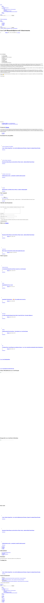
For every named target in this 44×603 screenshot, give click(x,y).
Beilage (6, 160)
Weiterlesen (3, 149)
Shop (2, 12)
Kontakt (3, 13)
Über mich (5, 591)
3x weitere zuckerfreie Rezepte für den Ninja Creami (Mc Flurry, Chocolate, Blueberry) (17, 315)
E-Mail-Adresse (2, 216)
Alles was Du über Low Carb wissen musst (10, 9)
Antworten (1, 194)
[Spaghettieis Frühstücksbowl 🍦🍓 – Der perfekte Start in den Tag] (23, 293)
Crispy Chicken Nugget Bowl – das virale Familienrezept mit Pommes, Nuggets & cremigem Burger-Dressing (21, 148)
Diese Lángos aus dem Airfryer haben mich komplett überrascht (13, 250)
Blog (2, 6)
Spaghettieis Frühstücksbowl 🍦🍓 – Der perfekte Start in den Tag (13, 299)
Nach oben (1, 584)
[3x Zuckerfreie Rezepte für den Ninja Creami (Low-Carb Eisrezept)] (23, 261)
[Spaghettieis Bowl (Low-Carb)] (23, 277)
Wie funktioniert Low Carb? (7, 10)
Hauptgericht (7, 146)
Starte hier (3, 8)
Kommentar (2, 213)
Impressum (3, 553)
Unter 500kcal (11, 146)
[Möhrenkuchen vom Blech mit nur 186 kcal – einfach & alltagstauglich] (23, 182)
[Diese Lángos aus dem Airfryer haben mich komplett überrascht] (23, 243)
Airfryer (4, 146)
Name (1, 214)
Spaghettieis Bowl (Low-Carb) (7, 284)
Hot (5, 267)
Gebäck (4, 187)
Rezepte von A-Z (6, 7)
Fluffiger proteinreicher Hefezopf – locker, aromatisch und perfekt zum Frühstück (13, 579)
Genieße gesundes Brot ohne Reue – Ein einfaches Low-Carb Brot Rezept (15, 331)
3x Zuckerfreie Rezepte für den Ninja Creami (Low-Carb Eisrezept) (14, 268)
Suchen (13, 15)
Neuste (3, 595)
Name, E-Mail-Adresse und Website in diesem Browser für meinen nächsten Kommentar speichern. (14, 219)
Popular (7, 267)
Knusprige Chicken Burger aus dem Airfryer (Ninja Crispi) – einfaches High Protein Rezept (18, 161)
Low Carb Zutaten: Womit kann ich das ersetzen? (10, 11)
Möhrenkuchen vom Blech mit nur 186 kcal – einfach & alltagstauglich (14, 189)
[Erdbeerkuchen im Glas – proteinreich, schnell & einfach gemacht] (23, 169)
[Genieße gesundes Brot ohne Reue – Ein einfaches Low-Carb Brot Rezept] (23, 324)
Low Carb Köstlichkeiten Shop (6, 552)
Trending (3, 267)
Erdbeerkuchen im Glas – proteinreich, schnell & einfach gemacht (13, 175)
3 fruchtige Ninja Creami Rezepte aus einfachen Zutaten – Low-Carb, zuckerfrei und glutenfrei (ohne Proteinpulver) (22, 347)
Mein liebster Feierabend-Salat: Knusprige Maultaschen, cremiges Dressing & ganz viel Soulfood (15, 581)
